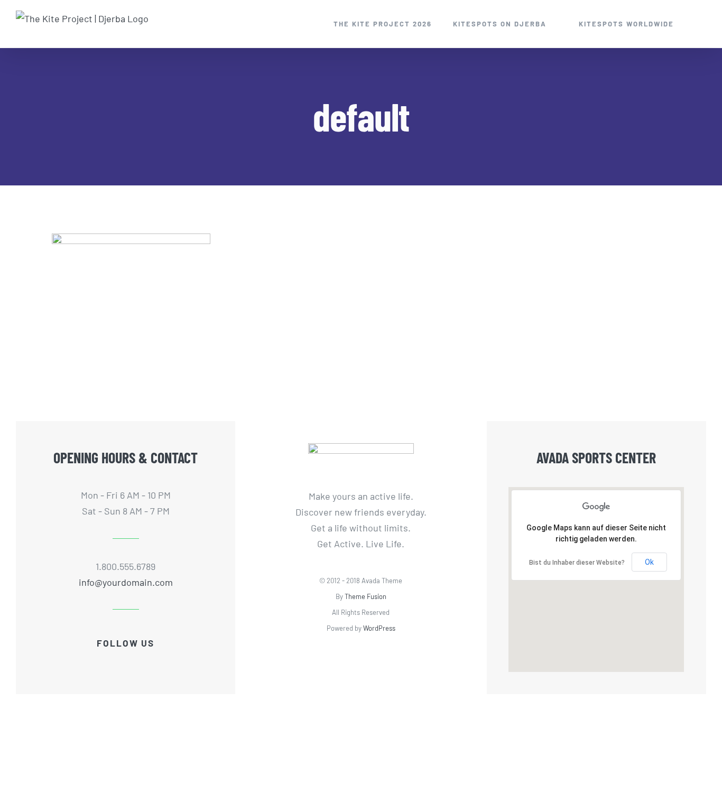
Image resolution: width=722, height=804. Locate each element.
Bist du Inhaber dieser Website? (577, 562)
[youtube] (126, 663)
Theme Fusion (365, 596)
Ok (649, 562)
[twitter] (109, 663)
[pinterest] (159, 663)
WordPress (379, 628)
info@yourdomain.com (126, 582)
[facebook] (92, 663)
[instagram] (143, 663)
